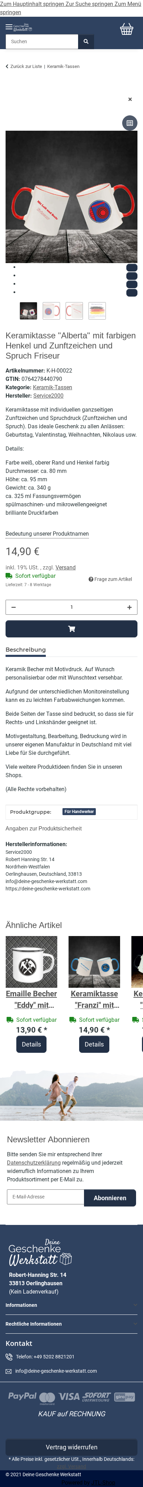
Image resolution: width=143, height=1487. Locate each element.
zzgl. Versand (71, 1466)
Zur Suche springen (90, 4)
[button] (71, 1305)
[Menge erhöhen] (129, 607)
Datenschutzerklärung (34, 1162)
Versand (66, 567)
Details (31, 1044)
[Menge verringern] (13, 607)
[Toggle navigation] (9, 24)
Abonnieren (110, 1198)
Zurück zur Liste (26, 66)
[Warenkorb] (126, 29)
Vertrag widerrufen (72, 1447)
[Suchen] (86, 41)
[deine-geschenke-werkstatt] (22, 27)
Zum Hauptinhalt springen (33, 4)
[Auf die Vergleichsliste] (129, 123)
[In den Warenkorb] (11, 88)
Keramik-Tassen (52, 387)
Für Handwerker (79, 811)
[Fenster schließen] (130, 99)
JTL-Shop (103, 1482)
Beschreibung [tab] (26, 649)
